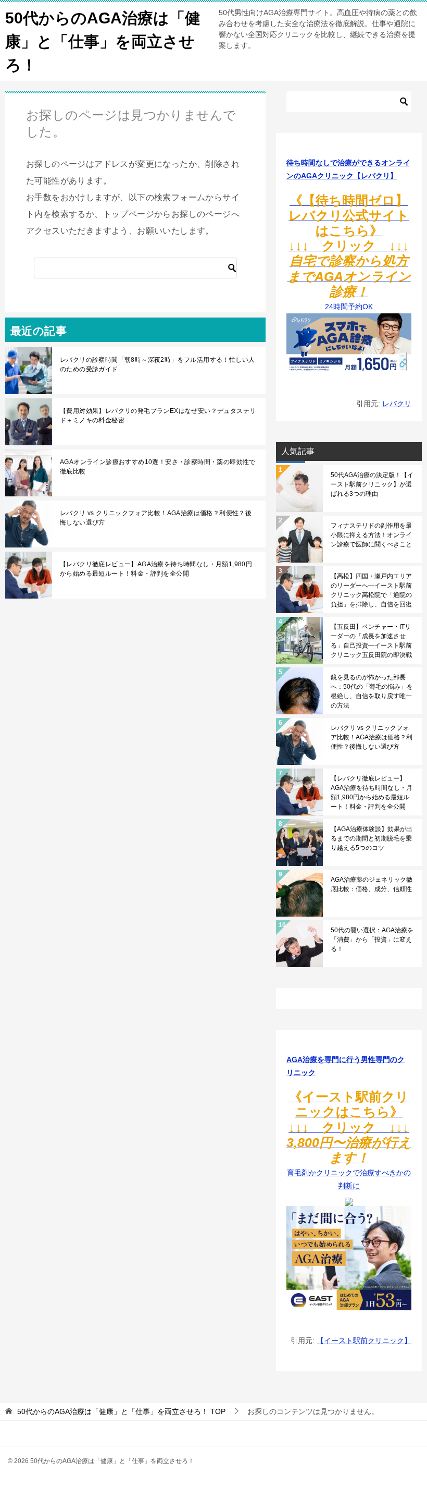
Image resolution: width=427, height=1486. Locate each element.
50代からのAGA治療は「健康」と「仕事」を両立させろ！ (102, 41)
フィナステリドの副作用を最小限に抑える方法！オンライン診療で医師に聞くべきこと (371, 535)
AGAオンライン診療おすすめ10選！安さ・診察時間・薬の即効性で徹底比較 (158, 466)
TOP (121, 1411)
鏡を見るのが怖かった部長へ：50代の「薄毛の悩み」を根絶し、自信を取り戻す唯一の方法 (372, 691)
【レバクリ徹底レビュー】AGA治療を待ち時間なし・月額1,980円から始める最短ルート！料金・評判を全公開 (156, 569)
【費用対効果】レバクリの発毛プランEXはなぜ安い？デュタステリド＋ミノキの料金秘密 (158, 415)
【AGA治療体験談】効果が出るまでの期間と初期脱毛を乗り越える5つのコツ (371, 838)
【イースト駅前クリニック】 (364, 1340)
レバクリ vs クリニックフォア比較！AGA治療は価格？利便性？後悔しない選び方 (156, 517)
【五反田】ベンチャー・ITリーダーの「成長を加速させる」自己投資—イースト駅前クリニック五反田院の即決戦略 (371, 641)
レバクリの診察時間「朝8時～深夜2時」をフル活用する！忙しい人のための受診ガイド (157, 364)
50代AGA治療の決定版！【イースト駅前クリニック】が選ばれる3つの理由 (372, 484)
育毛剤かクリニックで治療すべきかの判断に (348, 1142)
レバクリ (396, 403)
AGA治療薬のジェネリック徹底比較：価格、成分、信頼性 (371, 884)
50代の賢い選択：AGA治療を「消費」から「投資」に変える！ (372, 940)
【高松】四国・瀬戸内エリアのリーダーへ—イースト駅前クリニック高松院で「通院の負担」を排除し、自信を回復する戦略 (371, 590)
